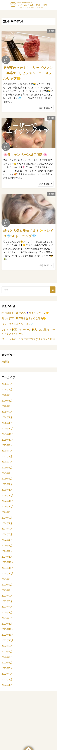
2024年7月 (7, 523)
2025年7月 (7, 456)
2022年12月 (8, 629)
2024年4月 (7, 540)
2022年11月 (8, 634)
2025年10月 (8, 439)
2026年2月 (7, 417)
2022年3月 (7, 679)
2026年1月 (7, 423)
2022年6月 (7, 662)
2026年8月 (7, 384)
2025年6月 (7, 462)
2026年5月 (7, 400)
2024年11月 (8, 501)
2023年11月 (8, 568)
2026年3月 (7, 412)
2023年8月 (7, 584)
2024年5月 (7, 534)
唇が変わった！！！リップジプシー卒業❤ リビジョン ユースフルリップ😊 (28, 73)
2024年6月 (7, 529)
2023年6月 (7, 596)
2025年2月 (7, 484)
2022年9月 (7, 646)
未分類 (51, 31)
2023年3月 (7, 612)
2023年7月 (7, 590)
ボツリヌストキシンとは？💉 (18, 324)
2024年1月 (7, 556)
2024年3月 (7, 545)
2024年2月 (7, 551)
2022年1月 (7, 685)
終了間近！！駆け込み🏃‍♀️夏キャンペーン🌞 (25, 313)
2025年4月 (7, 473)
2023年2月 (7, 618)
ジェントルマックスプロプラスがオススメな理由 (28, 339)
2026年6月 (7, 395)
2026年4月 (7, 406)
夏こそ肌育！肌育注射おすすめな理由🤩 (24, 318)
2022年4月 (7, 673)
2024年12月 (8, 495)
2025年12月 (8, 428)
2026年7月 (7, 389)
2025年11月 (8, 434)
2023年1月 (7, 623)
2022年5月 (7, 668)
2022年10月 (8, 640)
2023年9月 (7, 579)
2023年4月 (7, 607)
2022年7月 (7, 657)
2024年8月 (7, 517)
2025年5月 (7, 467)
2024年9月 (7, 512)
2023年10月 (8, 573)
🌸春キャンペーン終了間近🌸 (25, 154)
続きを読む (45, 108)
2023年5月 (7, 601)
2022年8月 (7, 651)
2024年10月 (8, 506)
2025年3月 (7, 478)
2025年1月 (7, 490)
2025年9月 (7, 445)
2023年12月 (8, 562)
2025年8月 (7, 451)
